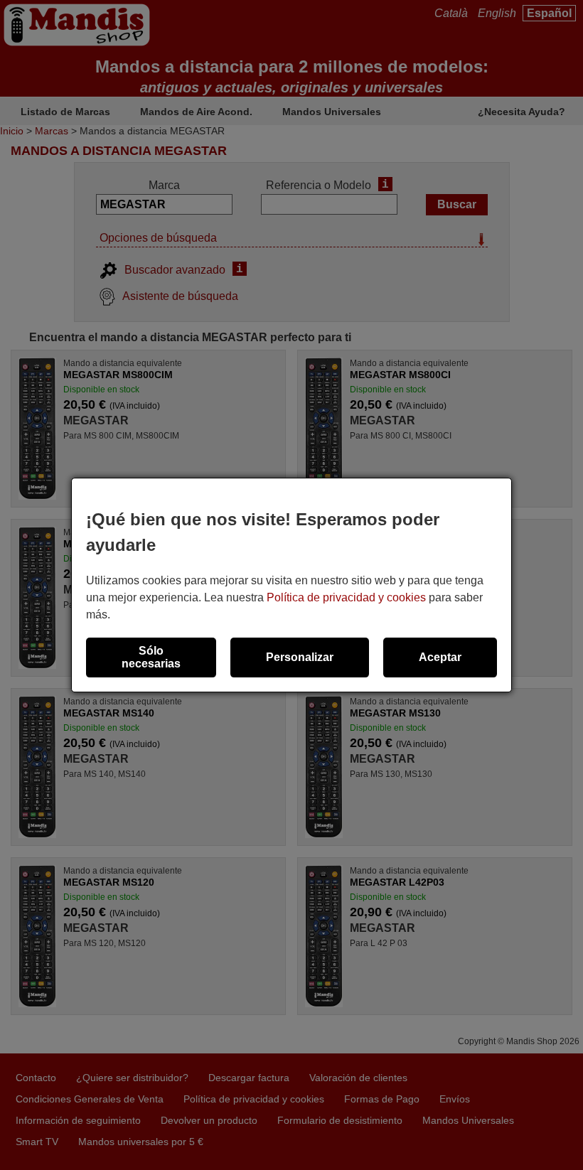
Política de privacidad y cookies (346, 597)
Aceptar (440, 657)
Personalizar (299, 657)
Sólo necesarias (151, 657)
